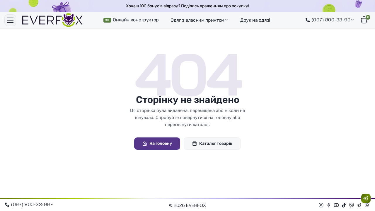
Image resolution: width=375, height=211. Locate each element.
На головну (160, 143)
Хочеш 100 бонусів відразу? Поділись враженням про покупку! (187, 6)
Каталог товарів (215, 143)
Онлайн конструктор (132, 20)
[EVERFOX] (52, 20)
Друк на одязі (255, 20)
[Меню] (10, 20)
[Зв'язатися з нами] (366, 198)
